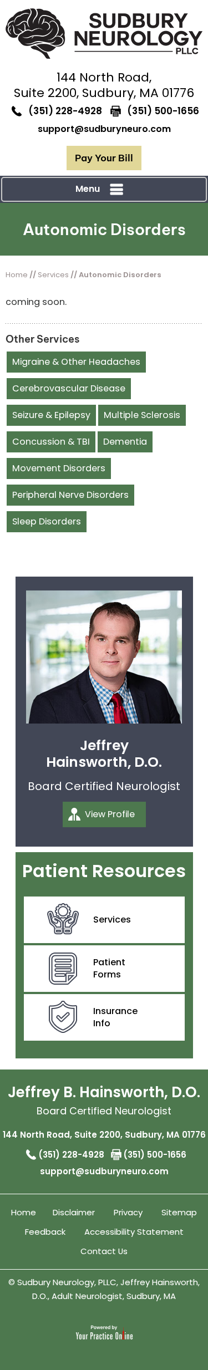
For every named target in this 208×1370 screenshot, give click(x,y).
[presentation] (104, 229)
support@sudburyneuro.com (104, 129)
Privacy (128, 1212)
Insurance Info (115, 1017)
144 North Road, (104, 85)
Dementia (125, 441)
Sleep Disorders (46, 521)
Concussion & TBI (51, 441)
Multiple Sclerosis (142, 415)
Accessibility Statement (134, 1231)
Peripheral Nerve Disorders (70, 494)
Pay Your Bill (104, 158)
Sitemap (179, 1212)
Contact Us (104, 1251)
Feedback (45, 1231)
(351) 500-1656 (163, 111)
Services (53, 274)
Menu (87, 188)
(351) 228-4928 (65, 111)
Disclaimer (74, 1212)
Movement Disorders (58, 468)
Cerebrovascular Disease (68, 388)
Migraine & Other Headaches (76, 361)
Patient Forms (109, 968)
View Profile (110, 814)
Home (17, 274)
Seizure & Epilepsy (51, 415)
